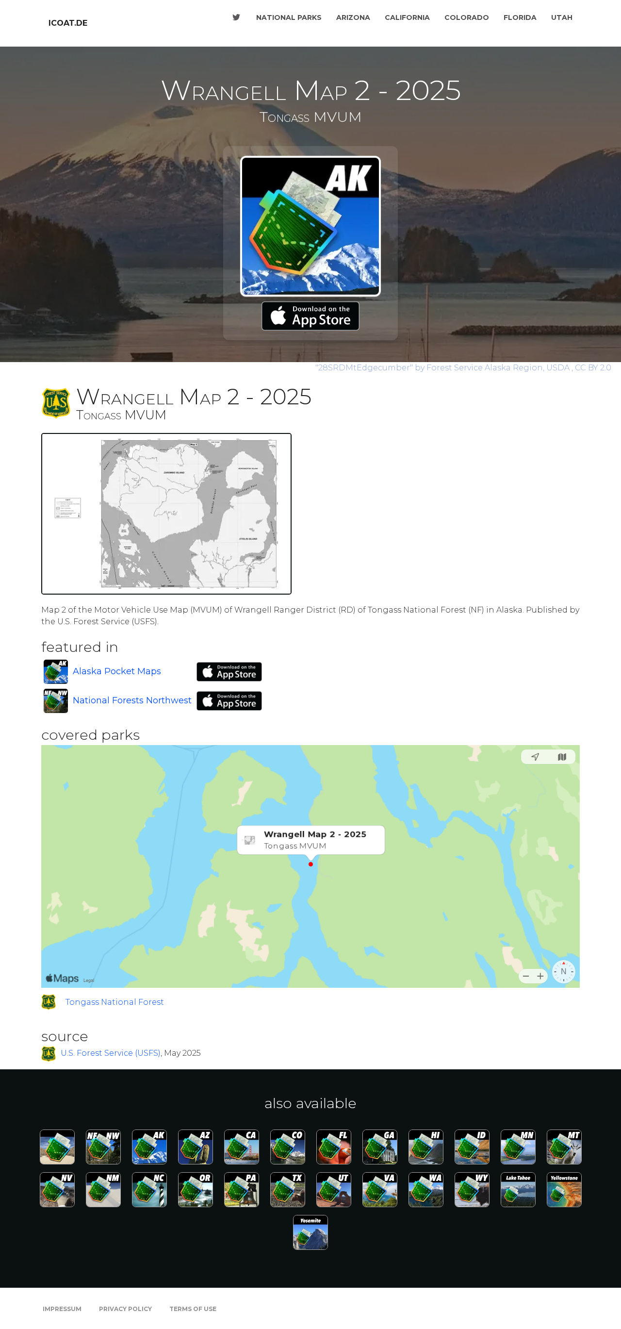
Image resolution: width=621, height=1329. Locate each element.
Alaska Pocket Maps (117, 671)
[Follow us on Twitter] (236, 17)
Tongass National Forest (114, 1002)
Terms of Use (192, 1308)
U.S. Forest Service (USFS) (111, 1053)
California (407, 17)
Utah (561, 17)
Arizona (353, 17)
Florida (520, 17)
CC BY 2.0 (593, 367)
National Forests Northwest (132, 700)
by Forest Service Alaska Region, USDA (443, 367)
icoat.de (68, 23)
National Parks (289, 17)
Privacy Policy (125, 1308)
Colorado (466, 17)
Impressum (62, 1308)
